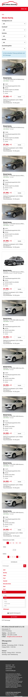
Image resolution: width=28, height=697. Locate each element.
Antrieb (4, 39)
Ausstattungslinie (7, 45)
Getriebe (4, 33)
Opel (4, 586)
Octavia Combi (7, 603)
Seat (4, 589)
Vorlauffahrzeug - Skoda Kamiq (14, 274)
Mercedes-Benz (7, 583)
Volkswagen (6, 609)
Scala (5, 605)
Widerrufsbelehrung (10, 666)
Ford (4, 578)
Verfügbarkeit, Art (7, 20)
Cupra (4, 575)
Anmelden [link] (14, 616)
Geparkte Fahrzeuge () (14, 613)
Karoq (5, 599)
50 (13, 543)
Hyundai (5, 581)
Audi (4, 570)
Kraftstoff (4, 27)
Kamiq (5, 597)
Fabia (5, 595)
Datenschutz (9, 668)
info (3, 14)
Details (19, 96)
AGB (13, 665)
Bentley (5, 572)
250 (20, 543)
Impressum (8, 665)
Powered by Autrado (18, 696)
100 (16, 543)
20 (10, 543)
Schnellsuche (14, 562)
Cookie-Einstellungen (11, 670)
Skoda (4, 592)
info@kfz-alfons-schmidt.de (14, 636)
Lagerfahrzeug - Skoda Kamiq (14, 82)
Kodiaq (5, 601)
